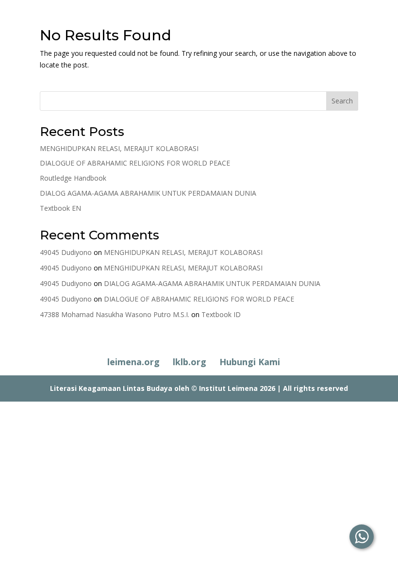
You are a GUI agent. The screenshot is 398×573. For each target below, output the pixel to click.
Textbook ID (221, 314)
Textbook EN (60, 208)
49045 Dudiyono (66, 252)
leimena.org (133, 362)
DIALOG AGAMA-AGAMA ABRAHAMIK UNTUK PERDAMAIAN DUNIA (148, 193)
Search (342, 100)
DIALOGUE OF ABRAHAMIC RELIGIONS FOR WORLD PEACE (135, 163)
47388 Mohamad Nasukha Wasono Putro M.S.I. (114, 314)
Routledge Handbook (73, 178)
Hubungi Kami (249, 362)
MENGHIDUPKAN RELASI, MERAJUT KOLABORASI (119, 148)
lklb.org (189, 362)
